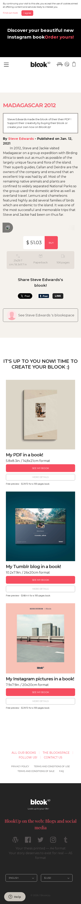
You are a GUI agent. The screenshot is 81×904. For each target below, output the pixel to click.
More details (40, 477)
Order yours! (59, 37)
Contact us (53, 757)
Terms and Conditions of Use (52, 766)
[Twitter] (40, 841)
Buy (51, 242)
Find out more (10, 12)
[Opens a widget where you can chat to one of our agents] (15, 897)
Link (58, 295)
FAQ (61, 771)
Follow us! (28, 757)
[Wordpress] (15, 841)
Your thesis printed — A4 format (41, 848)
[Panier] (74, 64)
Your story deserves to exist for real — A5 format (40, 855)
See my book (40, 468)
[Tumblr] (66, 841)
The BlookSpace (56, 753)
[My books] (60, 64)
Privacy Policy (20, 766)
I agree (27, 12)
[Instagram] (53, 841)
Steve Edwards (21, 139)
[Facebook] (28, 841)
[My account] (67, 64)
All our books (24, 753)
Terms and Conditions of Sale (35, 771)
